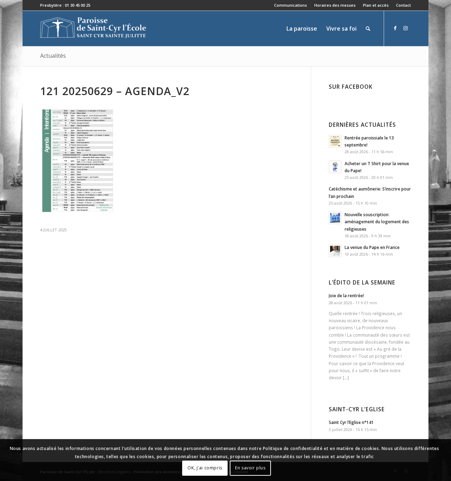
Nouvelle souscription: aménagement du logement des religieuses (377, 221)
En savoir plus (250, 468)
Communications (290, 5)
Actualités (53, 56)
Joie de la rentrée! (346, 295)
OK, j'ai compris (204, 468)
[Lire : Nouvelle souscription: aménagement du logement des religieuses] (335, 218)
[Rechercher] (368, 28)
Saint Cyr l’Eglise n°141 (351, 422)
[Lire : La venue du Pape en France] (335, 250)
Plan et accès (376, 5)
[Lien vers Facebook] (395, 28)
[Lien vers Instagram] (405, 28)
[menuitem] (291, 5)
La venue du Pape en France (372, 247)
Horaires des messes (335, 5)
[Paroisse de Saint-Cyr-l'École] (93, 28)
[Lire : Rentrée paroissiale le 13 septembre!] (335, 141)
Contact (403, 5)
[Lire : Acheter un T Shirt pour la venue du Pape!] (335, 167)
